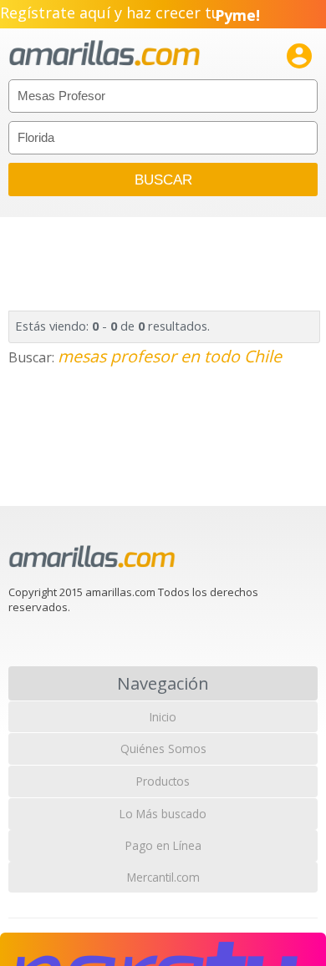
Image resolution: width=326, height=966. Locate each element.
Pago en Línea (163, 845)
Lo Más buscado (163, 814)
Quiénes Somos (163, 748)
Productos (163, 781)
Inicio (163, 717)
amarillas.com (104, 53)
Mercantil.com (163, 877)
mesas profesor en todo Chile (170, 356)
